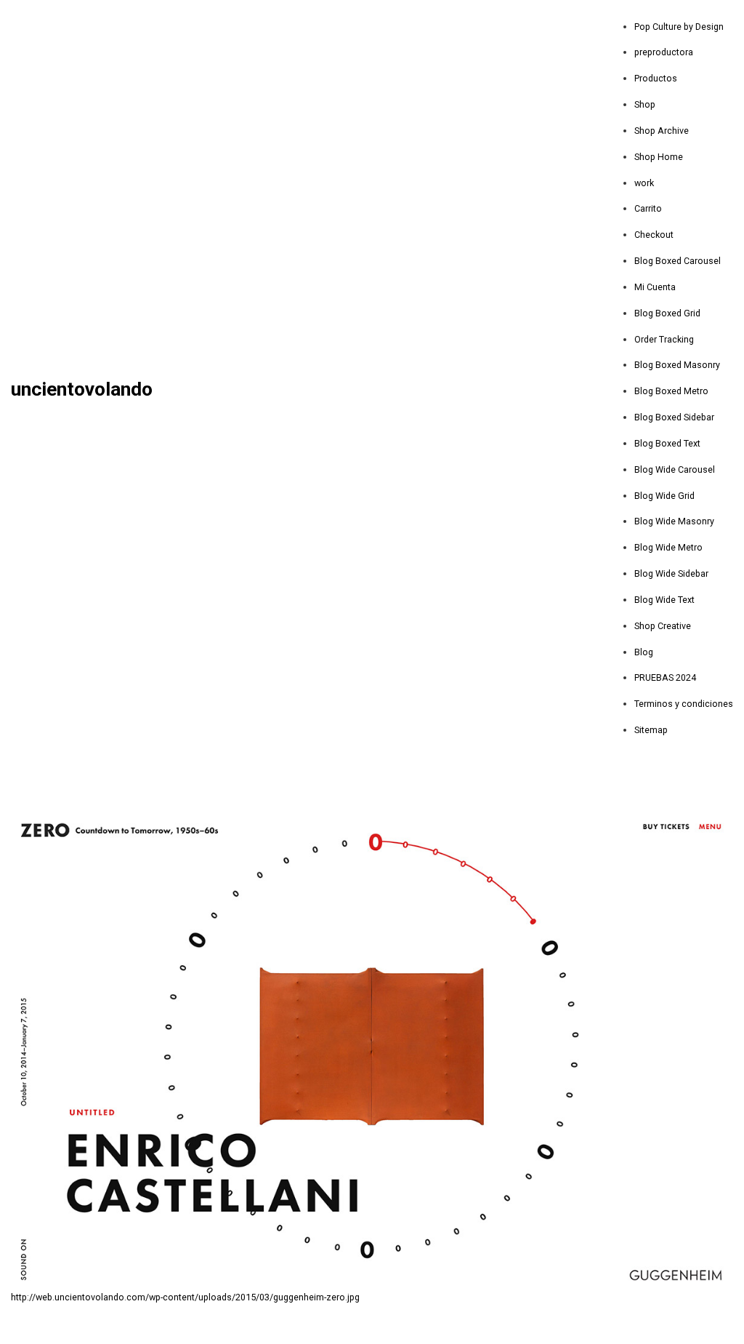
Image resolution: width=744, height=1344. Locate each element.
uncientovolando (82, 389)
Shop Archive (661, 130)
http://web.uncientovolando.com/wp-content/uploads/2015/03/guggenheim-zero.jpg (185, 1297)
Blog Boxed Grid (667, 313)
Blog (643, 652)
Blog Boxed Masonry (677, 364)
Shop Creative (662, 625)
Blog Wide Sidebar (671, 573)
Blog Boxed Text (667, 443)
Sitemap (651, 729)
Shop (644, 104)
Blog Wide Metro (668, 547)
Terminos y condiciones (683, 703)
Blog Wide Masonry (674, 521)
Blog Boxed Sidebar (674, 417)
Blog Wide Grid (664, 495)
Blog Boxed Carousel (677, 260)
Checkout (654, 234)
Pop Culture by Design (679, 26)
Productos (655, 78)
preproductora (663, 52)
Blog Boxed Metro (671, 390)
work (644, 182)
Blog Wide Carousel (674, 469)
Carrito (648, 208)
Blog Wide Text (664, 599)
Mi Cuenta (655, 286)
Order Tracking (664, 339)
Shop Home (658, 156)
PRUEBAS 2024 (665, 677)
